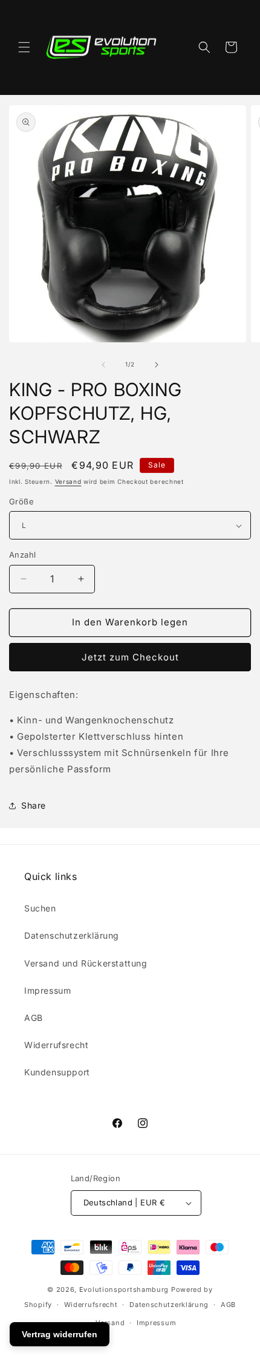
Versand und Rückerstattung (86, 963)
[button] (24, 47)
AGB (33, 1017)
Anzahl (22, 554)
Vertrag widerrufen (59, 1334)
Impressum (47, 990)
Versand (68, 481)
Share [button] (33, 805)
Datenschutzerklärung (71, 935)
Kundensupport (57, 1072)
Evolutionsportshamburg (124, 1289)
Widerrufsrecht (56, 1045)
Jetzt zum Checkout (130, 657)
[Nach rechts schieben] (156, 364)
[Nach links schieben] (103, 364)
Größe (21, 501)
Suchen (40, 908)
